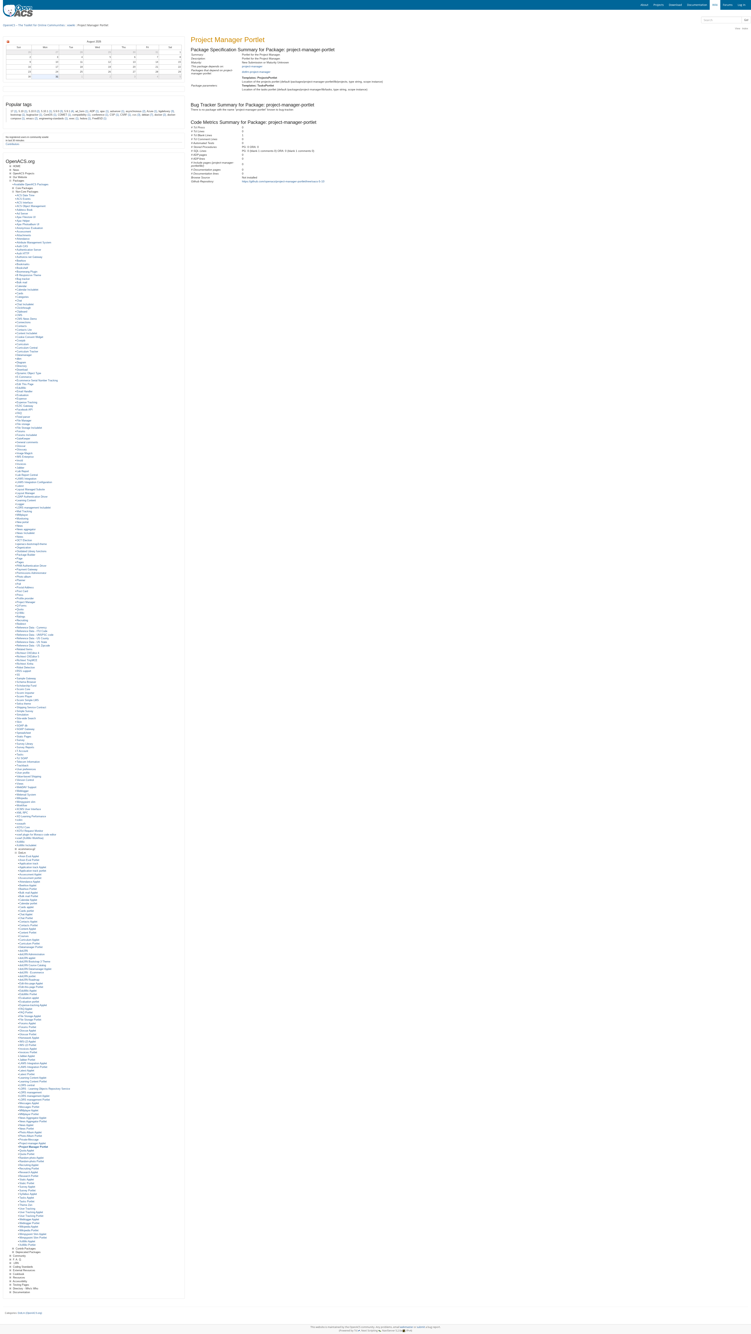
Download (22, 369)
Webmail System (26, 794)
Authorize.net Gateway (29, 257)
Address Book (25, 209)
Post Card (22, 591)
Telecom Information (28, 761)
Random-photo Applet (31, 1157)
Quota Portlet (26, 1154)
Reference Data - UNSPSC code (35, 634)
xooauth (21, 823)
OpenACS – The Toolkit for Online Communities (34, 25)
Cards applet (26, 907)
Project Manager (26, 602)
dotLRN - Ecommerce (31, 972)
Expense (22, 398)
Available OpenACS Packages (31, 184)
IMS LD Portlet (27, 1045)
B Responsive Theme (29, 275)
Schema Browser (26, 682)
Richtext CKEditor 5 (28, 656)
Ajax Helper (23, 220)
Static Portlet (26, 1183)
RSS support (24, 671)
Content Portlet (27, 932)
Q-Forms (22, 605)
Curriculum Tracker (27, 351)
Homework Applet (29, 1037)
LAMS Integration (26, 478)
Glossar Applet (27, 1030)
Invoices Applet (28, 1048)
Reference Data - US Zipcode (33, 645)
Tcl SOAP (22, 758)
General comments (27, 442)
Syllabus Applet (28, 1194)
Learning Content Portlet (33, 1081)
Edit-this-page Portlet (31, 987)
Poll (19, 583)
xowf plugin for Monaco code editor (36, 834)
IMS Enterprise (25, 456)
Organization (24, 547)
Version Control (25, 780)
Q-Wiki (20, 612)
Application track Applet (32, 867)
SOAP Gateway (26, 729)
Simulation (23, 714)
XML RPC (22, 812)
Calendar (22, 286)
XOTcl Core (23, 827)
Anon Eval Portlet (29, 860)
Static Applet (26, 1179)
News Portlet (26, 1128)
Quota (20, 609)
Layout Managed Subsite (31, 489)
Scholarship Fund (26, 685)
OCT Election (24, 540)
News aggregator (26, 529)
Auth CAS (22, 246)
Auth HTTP (23, 253)
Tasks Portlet (26, 1201)
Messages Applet (29, 1103)
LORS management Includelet (34, 507)
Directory (22, 366)
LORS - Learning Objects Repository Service (44, 1088)
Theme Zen (25, 1204)
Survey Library (25, 743)
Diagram (21, 362)
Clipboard (22, 311)
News (20, 525)
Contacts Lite (24, 329)
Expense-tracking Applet (33, 1005)
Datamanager (24, 355)
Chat (19, 300)
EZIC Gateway (25, 405)
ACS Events (24, 198)
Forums (21, 431)
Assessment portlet (30, 878)
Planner (21, 580)
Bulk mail (22, 282)
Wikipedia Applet (28, 1226)
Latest (20, 485)
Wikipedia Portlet (29, 1230)
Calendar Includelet (27, 289)
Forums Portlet (27, 1027)
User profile (23, 772)
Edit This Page (25, 384)
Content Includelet (27, 333)
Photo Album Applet (30, 1132)
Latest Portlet (27, 1074)
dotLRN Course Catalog (32, 965)
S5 (18, 674)
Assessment (24, 231)
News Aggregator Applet (32, 1117)
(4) (72, 111)
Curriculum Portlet (29, 943)
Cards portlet (26, 910)
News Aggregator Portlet (33, 1121)
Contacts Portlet (28, 925)
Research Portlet (28, 1176)
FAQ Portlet (26, 1012)
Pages (20, 562)
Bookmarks (23, 264)
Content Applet (27, 928)
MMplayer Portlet (29, 1114)
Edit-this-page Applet (31, 983)
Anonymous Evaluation (30, 228)
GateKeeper (23, 438)
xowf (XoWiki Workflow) (30, 838)
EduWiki (21, 387)
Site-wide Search (26, 718)
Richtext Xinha (25, 663)
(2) (38, 111)
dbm (19, 358)
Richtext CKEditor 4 (28, 653)
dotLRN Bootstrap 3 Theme (34, 961)
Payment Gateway (27, 569)
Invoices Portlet (28, 1052)
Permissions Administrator (31, 573)
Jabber (20, 467)
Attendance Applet (29, 881)
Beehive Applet (27, 885)
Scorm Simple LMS (28, 700)
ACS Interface (25, 202)
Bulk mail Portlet (28, 896)
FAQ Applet (25, 1008)
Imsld (20, 460)
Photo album (24, 576)
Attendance (23, 238)
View (737, 28)
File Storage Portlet (30, 1019)
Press (20, 594)
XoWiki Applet (27, 1241)
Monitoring (22, 518)
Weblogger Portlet (29, 1223)
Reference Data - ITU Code (32, 631)
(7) (151, 114)
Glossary (22, 449)
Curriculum (23, 344)
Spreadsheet (24, 732)
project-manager (252, 66)
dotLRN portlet (27, 976)
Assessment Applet (30, 874)
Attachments (24, 235)
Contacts (22, 326)
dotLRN (23, 950)
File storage (23, 424)
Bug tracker (23, 278)
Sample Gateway (26, 678)
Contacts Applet (28, 921)
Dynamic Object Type (29, 373)
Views (20, 783)
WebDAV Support (26, 787)
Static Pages (24, 736)
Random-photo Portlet (31, 1161)
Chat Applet (25, 914)
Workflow (22, 805)
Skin (19, 721)
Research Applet (28, 1172)
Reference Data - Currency (32, 627)
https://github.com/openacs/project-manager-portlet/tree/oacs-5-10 (283, 181)
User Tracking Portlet (31, 1215)
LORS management (30, 1092)
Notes (20, 536)
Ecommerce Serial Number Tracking (37, 380)
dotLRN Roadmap (29, 979)
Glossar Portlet (27, 1034)
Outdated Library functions (32, 551)
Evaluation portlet (29, 1001)
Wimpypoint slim (26, 801)
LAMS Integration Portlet (33, 1067)
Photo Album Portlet (30, 1135)
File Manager (24, 420)
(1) (15, 111)
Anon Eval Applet (29, 856)
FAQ (19, 413)
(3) (61, 111)
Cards (20, 293)
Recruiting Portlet (29, 1168)
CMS (19, 315)
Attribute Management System (34, 242)
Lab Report (23, 471)
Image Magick (25, 453)
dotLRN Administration (32, 954)
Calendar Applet (28, 899)
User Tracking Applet (31, 1212)
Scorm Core (23, 689)
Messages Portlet (29, 1106)
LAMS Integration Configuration (34, 482)
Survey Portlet (27, 1190)
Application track (28, 863)
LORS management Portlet (34, 1099)
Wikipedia (22, 798)
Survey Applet (27, 1186)
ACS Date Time (25, 195)
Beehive (21, 260)
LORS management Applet (34, 1096)
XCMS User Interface (29, 809)
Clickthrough (24, 307)
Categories (23, 296)
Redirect (21, 623)
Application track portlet (32, 870)
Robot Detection (26, 667)
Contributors (12, 144)
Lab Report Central (27, 474)
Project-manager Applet (32, 1143)
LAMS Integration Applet (33, 1063)
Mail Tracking (24, 511)
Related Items (24, 649)
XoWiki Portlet (27, 1244)
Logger (20, 504)
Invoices (21, 464)
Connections (24, 322)
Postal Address (25, 587)
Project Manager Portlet (33, 1146)
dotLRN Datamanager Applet (35, 969)
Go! (746, 20)
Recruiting (22, 620)
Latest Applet (26, 1070)
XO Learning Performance (31, 816)
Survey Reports (25, 747)
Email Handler (24, 391)
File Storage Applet (30, 1016)
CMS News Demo (27, 318)
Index (745, 28)
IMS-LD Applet (27, 1041)
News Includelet (26, 533)
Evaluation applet (29, 997)
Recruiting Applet (29, 1165)
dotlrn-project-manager (256, 71)
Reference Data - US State (32, 642)
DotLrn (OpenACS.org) (30, 1313)
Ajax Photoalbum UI (28, 224)
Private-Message (29, 1139)
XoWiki (21, 841)
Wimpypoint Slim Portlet (33, 1237)
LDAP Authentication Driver (32, 496)
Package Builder (26, 554)
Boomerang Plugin (27, 271)
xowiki (71, 25)
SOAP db (22, 725)
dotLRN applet (27, 958)
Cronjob (21, 340)
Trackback (23, 765)
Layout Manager (26, 493)
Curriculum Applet (29, 939)
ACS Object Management (31, 206)
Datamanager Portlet (31, 947)
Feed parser (23, 416)
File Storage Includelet (29, 427)
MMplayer (22, 514)
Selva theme (24, 703)
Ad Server (22, 213)
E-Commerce (24, 376)
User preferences (26, 769)
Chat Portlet (26, 918)
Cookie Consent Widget (30, 337)
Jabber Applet (27, 1056)
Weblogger (23, 790)
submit (421, 1327)
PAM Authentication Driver (31, 565)
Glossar (21, 446)
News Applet (26, 1125)
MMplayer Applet (28, 1110)
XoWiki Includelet (26, 845)
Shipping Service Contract (31, 707)
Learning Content (26, 500)
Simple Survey (25, 711)
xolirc (20, 819)
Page (19, 558)
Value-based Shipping (29, 776)
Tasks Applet (26, 1197)
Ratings (21, 616)
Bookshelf (22, 267)
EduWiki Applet (28, 990)
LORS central (27, 1085)
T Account (22, 751)
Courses (24, 936)
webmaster (406, 1327)
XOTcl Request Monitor (30, 830)
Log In (742, 5)
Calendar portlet (28, 903)
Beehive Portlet (28, 889)
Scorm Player (24, 696)
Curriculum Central (27, 347)
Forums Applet (27, 1023)
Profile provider (25, 598)
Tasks (20, 754)
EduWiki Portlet (28, 994)
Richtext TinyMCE (27, 660)
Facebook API (25, 409)
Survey (21, 740)
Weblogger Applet (29, 1219)
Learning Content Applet (32, 1077)
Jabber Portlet (27, 1059)
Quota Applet (26, 1150)
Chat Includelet (25, 304)
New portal (23, 522)
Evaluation (23, 395)
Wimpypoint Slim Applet (32, 1234)
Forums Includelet (27, 435)
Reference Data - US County (33, 638)
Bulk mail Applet (28, 892)
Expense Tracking (27, 402)
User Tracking (27, 1208)
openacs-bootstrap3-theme (32, 544)
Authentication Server (29, 249)
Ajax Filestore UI (26, 217)
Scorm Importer (25, 692)
